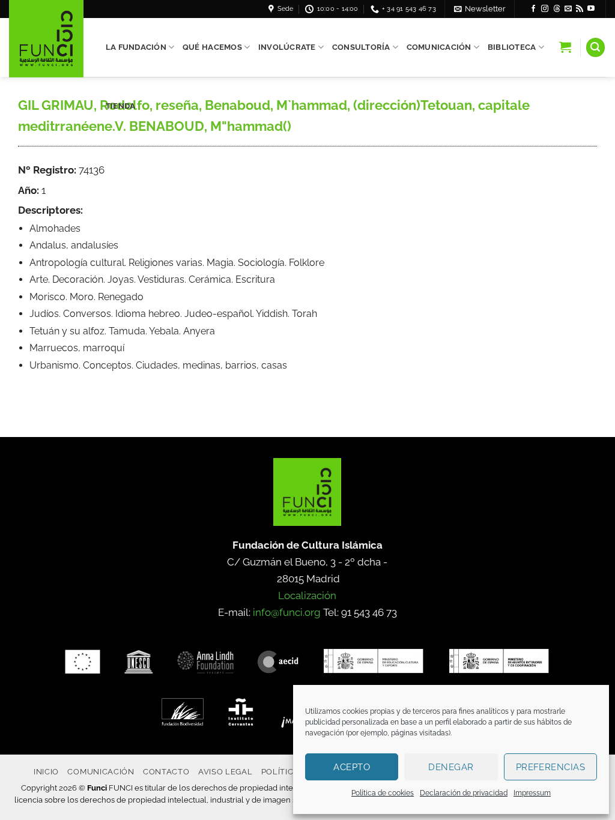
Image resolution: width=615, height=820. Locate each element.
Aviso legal (225, 771)
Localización (307, 595)
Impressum (532, 793)
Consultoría (361, 47)
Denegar (450, 767)
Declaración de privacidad (463, 793)
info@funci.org (287, 612)
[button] (480, 8)
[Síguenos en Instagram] (544, 9)
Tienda (121, 105)
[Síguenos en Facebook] (533, 9)
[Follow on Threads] (556, 9)
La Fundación (136, 47)
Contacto (166, 771)
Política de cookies (382, 793)
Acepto (351, 767)
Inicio (46, 771)
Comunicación (439, 47)
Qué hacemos (212, 47)
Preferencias (550, 767)
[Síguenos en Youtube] (591, 9)
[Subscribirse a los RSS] (579, 9)
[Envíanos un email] (568, 9)
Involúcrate (287, 47)
